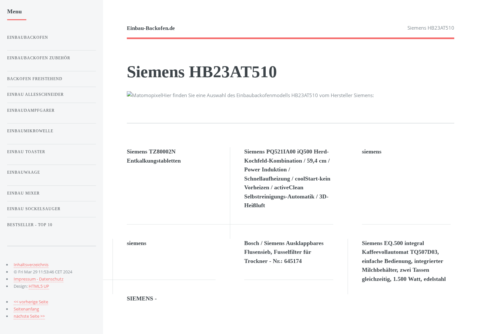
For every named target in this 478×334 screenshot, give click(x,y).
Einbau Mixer (23, 193)
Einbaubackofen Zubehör (38, 58)
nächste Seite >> (29, 316)
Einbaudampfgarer (31, 110)
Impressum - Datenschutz (38, 279)
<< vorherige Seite (31, 302)
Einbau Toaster (26, 152)
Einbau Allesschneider (35, 94)
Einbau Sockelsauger (33, 209)
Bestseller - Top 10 (29, 225)
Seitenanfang (26, 309)
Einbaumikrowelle (30, 131)
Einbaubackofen (27, 37)
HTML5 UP (39, 286)
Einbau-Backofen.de (151, 28)
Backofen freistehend (34, 79)
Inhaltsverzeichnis (31, 265)
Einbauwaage (23, 172)
